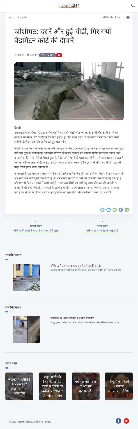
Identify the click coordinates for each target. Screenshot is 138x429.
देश (59, 55)
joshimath (47, 55)
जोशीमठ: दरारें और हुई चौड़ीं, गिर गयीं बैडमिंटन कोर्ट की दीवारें (62, 35)
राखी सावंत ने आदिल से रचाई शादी (102, 230)
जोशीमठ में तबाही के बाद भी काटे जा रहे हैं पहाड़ (35, 230)
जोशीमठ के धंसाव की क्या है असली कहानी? (72, 318)
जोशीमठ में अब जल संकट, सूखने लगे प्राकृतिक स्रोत (76, 265)
